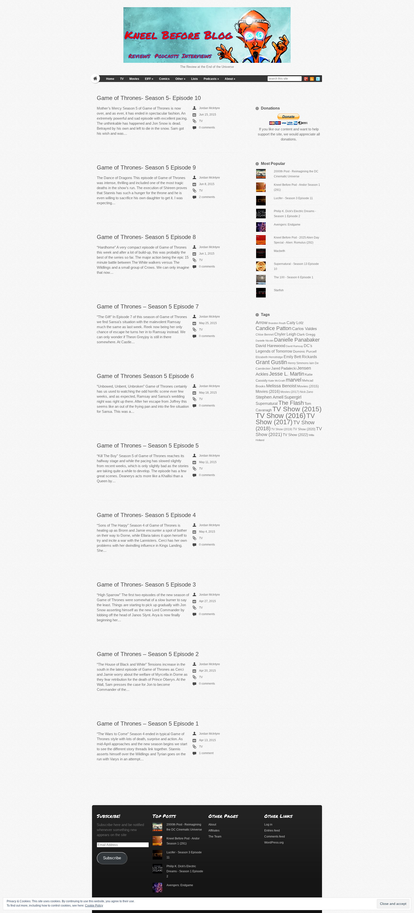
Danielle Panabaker (297, 340)
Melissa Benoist (281, 385)
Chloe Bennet (265, 334)
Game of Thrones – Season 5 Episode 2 (148, 654)
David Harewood (270, 345)
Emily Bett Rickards (300, 357)
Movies (134, 79)
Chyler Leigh (285, 334)
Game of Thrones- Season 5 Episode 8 (146, 237)
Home (110, 79)
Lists (194, 79)
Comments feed (274, 836)
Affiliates (213, 830)
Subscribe (112, 858)
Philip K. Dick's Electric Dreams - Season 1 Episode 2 (185, 871)
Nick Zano (306, 392)
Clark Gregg (306, 334)
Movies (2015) (308, 386)
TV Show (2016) (281, 415)
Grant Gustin (271, 362)
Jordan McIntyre (209, 108)
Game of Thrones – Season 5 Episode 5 (148, 445)
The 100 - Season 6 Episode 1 (293, 277)
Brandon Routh (277, 323)
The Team (214, 836)
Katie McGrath (276, 380)
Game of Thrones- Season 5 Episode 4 (146, 515)
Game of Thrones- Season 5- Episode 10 (149, 98)
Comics (164, 79)
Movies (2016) (268, 391)
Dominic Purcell (304, 351)
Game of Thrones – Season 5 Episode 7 (148, 306)
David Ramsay (294, 346)
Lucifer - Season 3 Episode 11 (293, 198)
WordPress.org (274, 842)
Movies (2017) (290, 392)
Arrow (262, 322)
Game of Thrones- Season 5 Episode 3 (146, 584)
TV (122, 79)
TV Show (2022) (295, 435)
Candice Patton (273, 328)
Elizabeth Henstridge (269, 357)
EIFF (149, 79)
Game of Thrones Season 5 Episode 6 (145, 376)
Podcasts (211, 79)
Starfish (279, 290)
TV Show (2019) (281, 429)
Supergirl (292, 397)
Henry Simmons (298, 363)
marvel (293, 380)
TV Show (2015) (297, 409)
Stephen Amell (269, 397)
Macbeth (279, 251)
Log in (268, 824)
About (230, 79)
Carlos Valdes (304, 328)
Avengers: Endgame (287, 224)
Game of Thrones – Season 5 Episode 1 (148, 723)
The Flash (291, 403)
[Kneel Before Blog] (207, 35)
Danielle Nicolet (264, 340)
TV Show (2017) (285, 419)
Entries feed (272, 830)
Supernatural (267, 403)
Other (180, 79)
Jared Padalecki (283, 368)
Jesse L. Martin (286, 374)
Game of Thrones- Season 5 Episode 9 (146, 167)
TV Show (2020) (304, 429)
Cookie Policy (94, 905)
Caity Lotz (295, 322)
